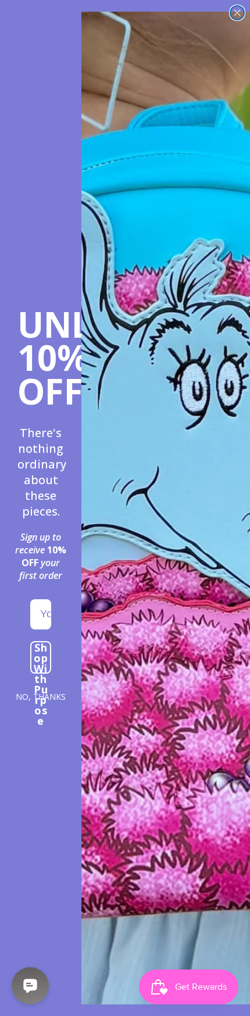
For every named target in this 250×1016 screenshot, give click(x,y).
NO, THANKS (41, 696)
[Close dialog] (237, 13)
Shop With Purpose (41, 657)
